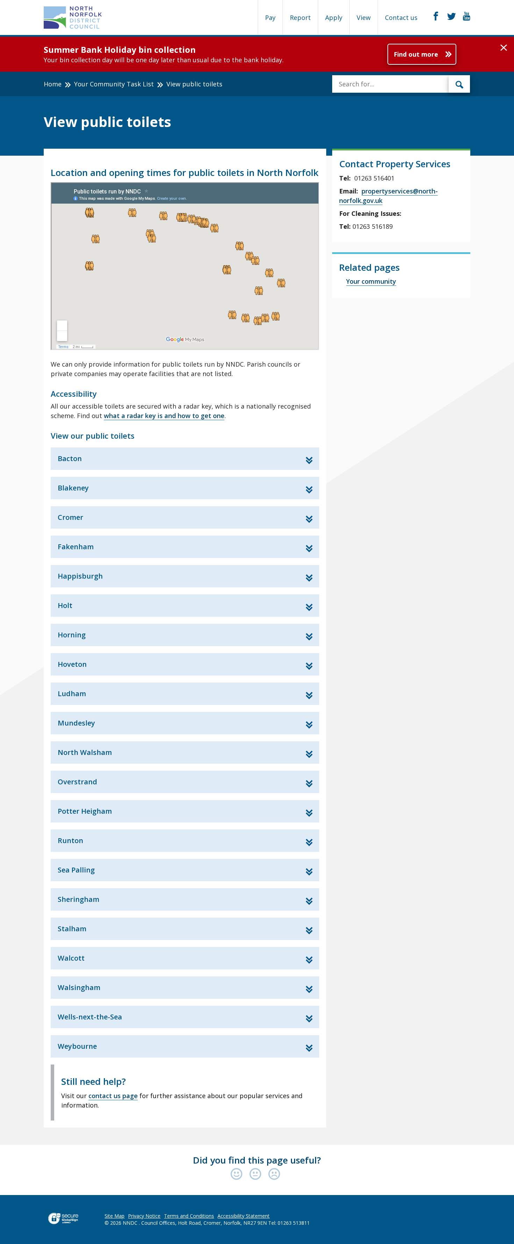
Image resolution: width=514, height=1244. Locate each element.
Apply (333, 17)
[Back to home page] (73, 17)
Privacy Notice (144, 1216)
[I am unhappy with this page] (274, 1174)
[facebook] (435, 16)
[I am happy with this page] (238, 1174)
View (364, 17)
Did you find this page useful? (257, 1160)
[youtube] (466, 16)
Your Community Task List (114, 84)
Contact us (401, 17)
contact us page (113, 1095)
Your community (371, 281)
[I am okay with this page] (257, 1174)
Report (300, 17)
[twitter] (451, 16)
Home (53, 84)
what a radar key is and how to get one (164, 415)
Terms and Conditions (189, 1216)
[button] (503, 48)
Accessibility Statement (243, 1216)
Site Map (114, 1216)
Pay (270, 17)
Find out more (416, 54)
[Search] (459, 84)
